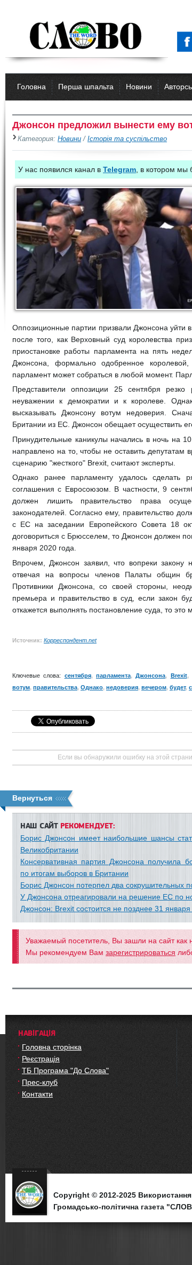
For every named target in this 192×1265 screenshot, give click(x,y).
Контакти (37, 1094)
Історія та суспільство (127, 139)
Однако (92, 687)
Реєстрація (41, 1058)
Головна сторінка (52, 1047)
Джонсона (150, 675)
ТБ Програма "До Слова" (65, 1070)
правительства (55, 687)
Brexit (179, 675)
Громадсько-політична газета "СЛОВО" (86, 36)
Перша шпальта (86, 86)
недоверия (122, 687)
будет (178, 687)
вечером (153, 687)
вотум (21, 687)
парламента (113, 675)
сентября (78, 675)
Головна (31, 86)
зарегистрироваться (140, 952)
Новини (139, 86)
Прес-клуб (40, 1082)
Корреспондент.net (70, 640)
